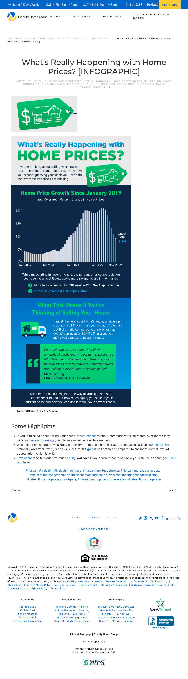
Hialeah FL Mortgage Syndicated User (61, 81)
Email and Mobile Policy (37, 584)
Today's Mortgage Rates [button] (151, 16)
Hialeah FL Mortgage (66, 84)
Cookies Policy (159, 581)
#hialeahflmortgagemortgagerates (102, 479)
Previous (19, 490)
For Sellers (146, 81)
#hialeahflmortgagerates (144, 479)
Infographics (87, 87)
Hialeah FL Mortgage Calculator (116, 606)
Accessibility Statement (75, 581)
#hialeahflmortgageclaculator (141, 470)
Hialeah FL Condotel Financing (72, 610)
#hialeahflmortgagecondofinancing (133, 475)
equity (71, 458)
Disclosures (14, 584)
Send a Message (27, 613)
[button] (94, 673)
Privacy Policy (39, 588)
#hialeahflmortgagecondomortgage (51, 479)
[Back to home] (27, 16)
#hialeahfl (46, 470)
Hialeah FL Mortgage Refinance (72, 621)
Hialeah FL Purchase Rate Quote (116, 617)
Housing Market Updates (146, 84)
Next (171, 490)
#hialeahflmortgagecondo (89, 475)
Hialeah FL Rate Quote (72, 613)
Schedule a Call (27, 617)
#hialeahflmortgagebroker (101, 470)
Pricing (104, 87)
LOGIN (112, 517)
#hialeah (31, 470)
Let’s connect (26, 458)
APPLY (76, 517)
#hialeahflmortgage (67, 470)
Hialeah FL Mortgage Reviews (116, 621)
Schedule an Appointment (28, 621)
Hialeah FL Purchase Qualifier (116, 610)
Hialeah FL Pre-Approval (116, 613)
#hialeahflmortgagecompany (50, 475)
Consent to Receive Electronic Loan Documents (119, 581)
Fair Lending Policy (64, 584)
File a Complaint (88, 584)
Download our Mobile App (94, 528)
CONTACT (94, 517)
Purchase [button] (81, 16)
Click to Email (27, 610)
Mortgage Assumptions (114, 584)
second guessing (42, 440)
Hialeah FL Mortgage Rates (104, 84)
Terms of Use (59, 588)
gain (90, 449)
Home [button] (55, 16)
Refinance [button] (112, 16)
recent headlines (88, 436)
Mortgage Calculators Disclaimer (149, 584)
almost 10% (161, 444)
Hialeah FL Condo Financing (72, 606)
